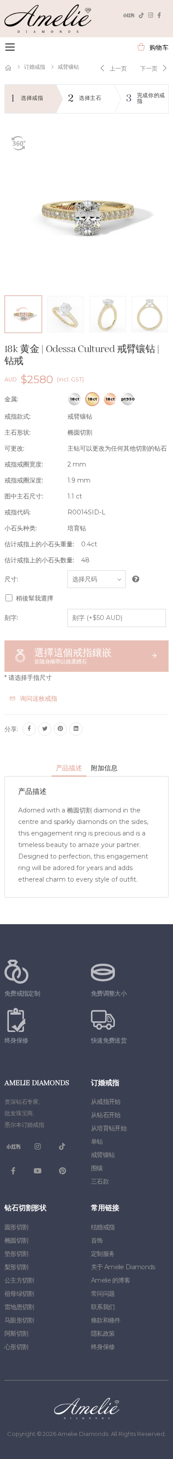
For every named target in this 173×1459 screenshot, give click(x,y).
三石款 (100, 1181)
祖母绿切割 (19, 1294)
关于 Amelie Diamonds (123, 1267)
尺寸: (11, 579)
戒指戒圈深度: (23, 480)
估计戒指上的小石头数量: (39, 560)
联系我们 (102, 1307)
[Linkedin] (76, 729)
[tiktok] (141, 15)
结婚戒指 (102, 1227)
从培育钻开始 (108, 1128)
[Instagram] (150, 15)
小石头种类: (20, 528)
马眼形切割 (19, 1320)
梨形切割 (16, 1267)
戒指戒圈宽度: (23, 464)
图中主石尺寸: (23, 496)
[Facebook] (159, 15)
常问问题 (102, 1294)
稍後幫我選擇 (34, 598)
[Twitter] (44, 729)
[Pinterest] (60, 729)
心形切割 (16, 1347)
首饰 (97, 1240)
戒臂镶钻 (68, 66)
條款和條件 (106, 1320)
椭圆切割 (16, 1240)
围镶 (97, 1168)
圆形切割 (16, 1227)
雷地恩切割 (19, 1307)
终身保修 (102, 1347)
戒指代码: (17, 512)
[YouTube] (38, 1171)
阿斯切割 (16, 1333)
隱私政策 (102, 1333)
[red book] (128, 15)
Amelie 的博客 (110, 1280)
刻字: (11, 618)
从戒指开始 (106, 1102)
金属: (11, 399)
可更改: (14, 448)
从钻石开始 (106, 1115)
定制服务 (102, 1254)
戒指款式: (17, 416)
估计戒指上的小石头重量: (39, 544)
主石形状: (17, 432)
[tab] (68, 769)
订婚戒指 (34, 66)
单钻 (97, 1141)
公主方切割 (19, 1280)
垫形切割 (16, 1254)
